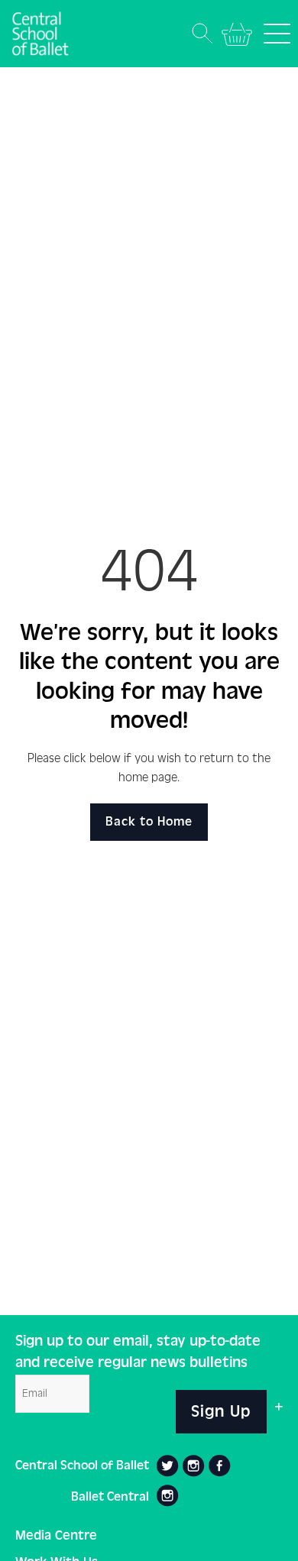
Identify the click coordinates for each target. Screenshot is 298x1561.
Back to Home (149, 821)
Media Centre (56, 1535)
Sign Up (221, 1411)
